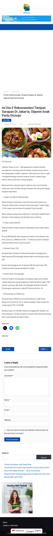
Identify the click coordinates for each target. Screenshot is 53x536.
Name (7, 400)
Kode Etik (43, 533)
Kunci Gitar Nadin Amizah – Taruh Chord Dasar (22, 471)
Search (5, 453)
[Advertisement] (26, 58)
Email (7, 410)
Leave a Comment (34, 124)
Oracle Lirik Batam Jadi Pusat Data (17, 464)
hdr (21, 124)
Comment (8, 376)
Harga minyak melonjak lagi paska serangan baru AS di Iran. (27, 474)
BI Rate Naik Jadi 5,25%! (13, 477)
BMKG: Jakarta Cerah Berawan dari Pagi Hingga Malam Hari (46, 349)
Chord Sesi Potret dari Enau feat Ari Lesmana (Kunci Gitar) (26, 468)
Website (7, 420)
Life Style (6, 120)
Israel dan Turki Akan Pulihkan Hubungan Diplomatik (10, 349)
